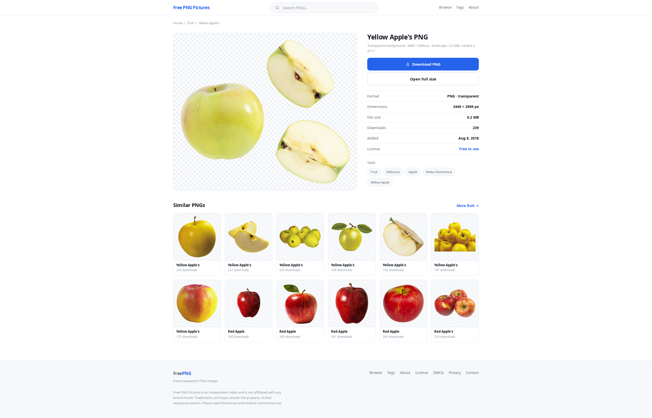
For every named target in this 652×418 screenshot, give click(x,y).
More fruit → (468, 205)
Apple (413, 172)
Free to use (469, 148)
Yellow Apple (380, 182)
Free (182, 373)
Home (178, 23)
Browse (445, 7)
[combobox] (327, 8)
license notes (236, 403)
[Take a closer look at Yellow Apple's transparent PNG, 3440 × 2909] (265, 112)
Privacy (455, 372)
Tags (460, 7)
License (421, 372)
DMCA (438, 372)
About (474, 7)
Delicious (393, 172)
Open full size (423, 78)
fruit (190, 23)
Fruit (374, 172)
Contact (472, 372)
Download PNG (426, 64)
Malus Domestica (439, 172)
